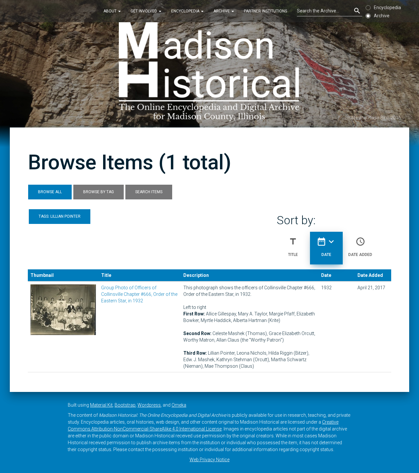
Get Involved (144, 11)
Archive (222, 11)
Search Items (148, 192)
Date (326, 247)
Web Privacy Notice (209, 459)
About (110, 11)
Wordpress (149, 405)
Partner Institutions (265, 11)
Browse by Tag (98, 192)
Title (293, 247)
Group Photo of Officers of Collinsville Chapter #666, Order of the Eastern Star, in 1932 (139, 294)
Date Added (360, 247)
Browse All (50, 192)
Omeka (179, 405)
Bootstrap (125, 405)
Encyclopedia (185, 11)
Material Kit (101, 405)
